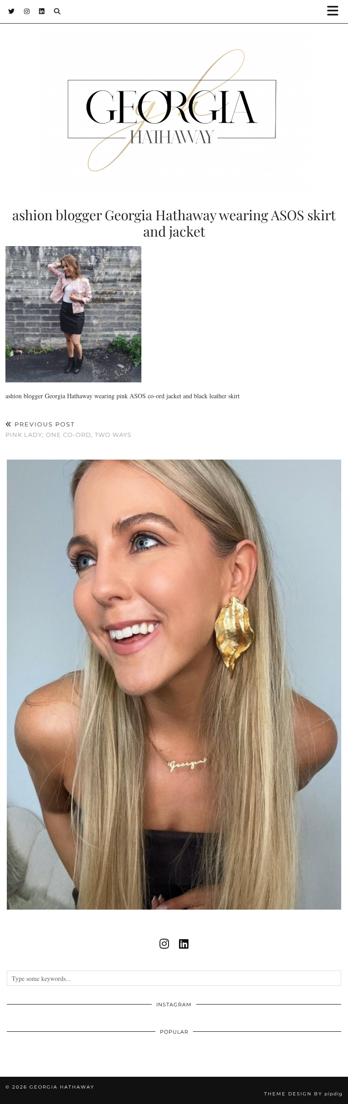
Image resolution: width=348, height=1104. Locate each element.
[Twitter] (11, 11)
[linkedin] (183, 943)
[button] (336, 11)
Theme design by (303, 1094)
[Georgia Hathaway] (174, 95)
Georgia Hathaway (61, 1087)
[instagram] (164, 943)
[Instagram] (27, 11)
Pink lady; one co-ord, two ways (68, 429)
